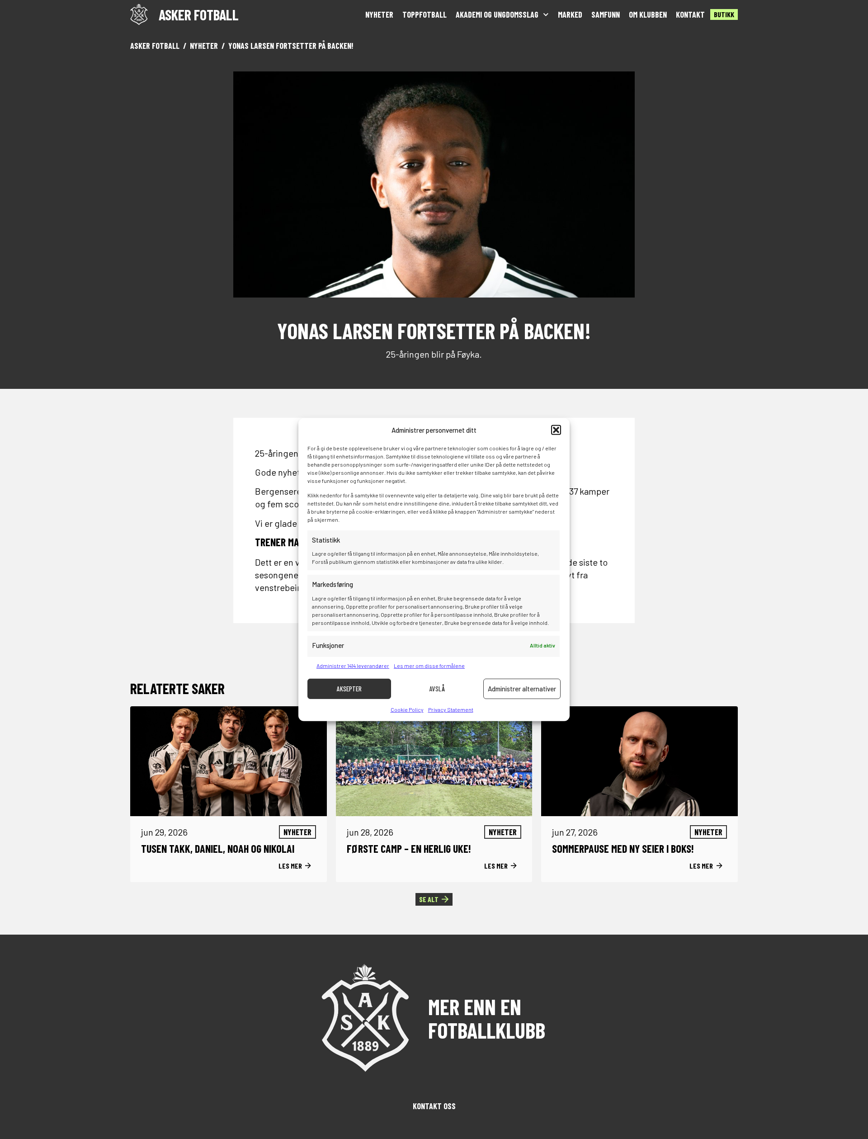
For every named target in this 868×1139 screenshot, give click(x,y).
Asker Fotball (154, 46)
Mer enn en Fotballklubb (486, 1018)
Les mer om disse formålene (429, 665)
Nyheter (379, 14)
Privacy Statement (450, 709)
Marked (570, 14)
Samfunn (605, 14)
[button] (556, 430)
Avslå (437, 689)
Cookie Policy (407, 709)
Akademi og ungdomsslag (497, 14)
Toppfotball (424, 14)
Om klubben (648, 14)
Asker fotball (199, 14)
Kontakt (690, 14)
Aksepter (349, 689)
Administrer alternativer (522, 689)
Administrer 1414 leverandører (352, 665)
